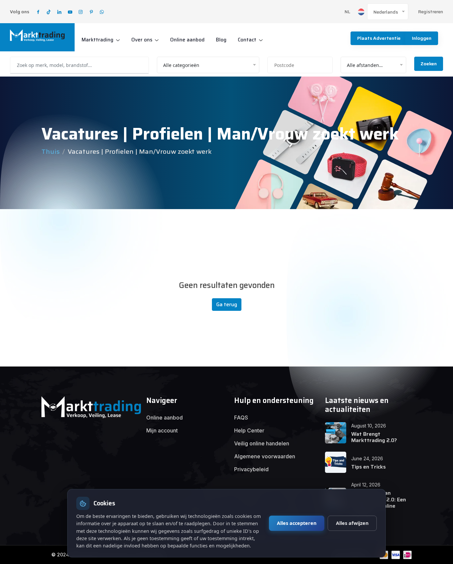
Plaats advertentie (379, 38)
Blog (221, 40)
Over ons (141, 40)
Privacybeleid (251, 469)
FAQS (241, 417)
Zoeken (429, 63)
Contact (247, 40)
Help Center (249, 430)
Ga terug (226, 304)
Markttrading (97, 40)
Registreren (430, 11)
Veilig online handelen (261, 443)
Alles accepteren (296, 523)
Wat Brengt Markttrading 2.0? (374, 437)
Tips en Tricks (368, 467)
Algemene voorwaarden (264, 456)
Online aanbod (187, 40)
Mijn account (162, 430)
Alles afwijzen (352, 523)
